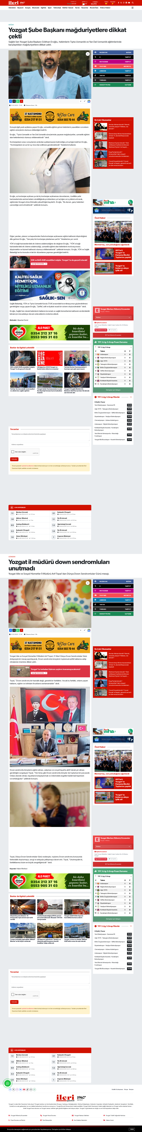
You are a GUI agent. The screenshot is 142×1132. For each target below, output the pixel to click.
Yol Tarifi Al (113, 330)
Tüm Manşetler (47, 1120)
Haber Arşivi (110, 1120)
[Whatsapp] (34, 1089)
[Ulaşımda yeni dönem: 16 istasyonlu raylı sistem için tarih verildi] (23, 907)
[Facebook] (10, 1089)
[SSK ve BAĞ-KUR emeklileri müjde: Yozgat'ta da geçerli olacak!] (23, 358)
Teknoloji (57, 8)
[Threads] (31, 1089)
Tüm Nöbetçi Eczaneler (114, 335)
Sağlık (11, 25)
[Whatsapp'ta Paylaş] (18, 101)
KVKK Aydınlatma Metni (80, 1129)
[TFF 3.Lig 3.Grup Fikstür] (131, 397)
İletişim (131, 1089)
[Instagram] (17, 1089)
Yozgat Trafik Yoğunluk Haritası (115, 1115)
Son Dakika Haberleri (80, 1120)
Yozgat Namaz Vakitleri (81, 1115)
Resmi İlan (94, 8)
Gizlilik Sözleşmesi (117, 1089)
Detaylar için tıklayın (113, 390)
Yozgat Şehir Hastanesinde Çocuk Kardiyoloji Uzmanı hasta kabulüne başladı (49, 390)
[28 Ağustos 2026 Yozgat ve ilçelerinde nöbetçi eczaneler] (50, 358)
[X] (13, 1089)
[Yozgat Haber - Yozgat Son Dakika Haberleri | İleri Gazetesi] (17, 2)
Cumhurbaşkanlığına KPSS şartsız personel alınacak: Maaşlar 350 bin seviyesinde (49, 917)
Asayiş (28, 8)
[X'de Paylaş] (14, 101)
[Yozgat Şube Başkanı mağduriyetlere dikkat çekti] (50, 74)
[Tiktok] (27, 1089)
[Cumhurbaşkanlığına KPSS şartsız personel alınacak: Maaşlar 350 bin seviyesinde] (50, 907)
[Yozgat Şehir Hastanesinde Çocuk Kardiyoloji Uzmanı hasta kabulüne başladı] (50, 380)
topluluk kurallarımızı (27, 466)
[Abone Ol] (89, 101)
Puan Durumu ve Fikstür (18, 1120)
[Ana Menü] (132, 8)
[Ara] (132, 3)
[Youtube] (24, 1089)
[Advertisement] (71, 16)
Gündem (12, 8)
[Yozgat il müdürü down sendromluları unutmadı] (50, 603)
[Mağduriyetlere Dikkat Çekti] (50, 285)
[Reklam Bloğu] (113, 202)
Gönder (14, 459)
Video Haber (105, 8)
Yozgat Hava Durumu (49, 1115)
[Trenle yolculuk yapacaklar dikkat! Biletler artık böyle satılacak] (23, 930)
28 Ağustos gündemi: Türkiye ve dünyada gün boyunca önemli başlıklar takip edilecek (49, 941)
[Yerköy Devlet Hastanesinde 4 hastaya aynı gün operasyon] (77, 358)
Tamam (132, 1129)
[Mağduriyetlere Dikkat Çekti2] (50, 171)
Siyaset (20, 8)
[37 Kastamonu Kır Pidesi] (50, 116)
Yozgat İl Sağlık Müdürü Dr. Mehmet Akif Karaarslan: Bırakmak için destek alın (76, 390)
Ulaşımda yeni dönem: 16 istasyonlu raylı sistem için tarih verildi (21, 917)
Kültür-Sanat (67, 8)
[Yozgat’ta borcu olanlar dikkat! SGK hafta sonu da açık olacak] (77, 930)
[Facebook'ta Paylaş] (10, 101)
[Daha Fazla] (21, 101)
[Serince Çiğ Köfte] (50, 332)
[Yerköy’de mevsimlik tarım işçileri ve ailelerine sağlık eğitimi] (23, 380)
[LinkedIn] (20, 1089)
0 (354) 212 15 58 (101, 330)
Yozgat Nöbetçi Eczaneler (19, 1115)
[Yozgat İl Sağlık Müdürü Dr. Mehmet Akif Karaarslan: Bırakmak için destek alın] (77, 380)
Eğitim (43, 8)
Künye (126, 1089)
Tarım (77, 8)
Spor (50, 8)
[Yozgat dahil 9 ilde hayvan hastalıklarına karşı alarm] (77, 907)
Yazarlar (84, 8)
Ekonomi (35, 8)
